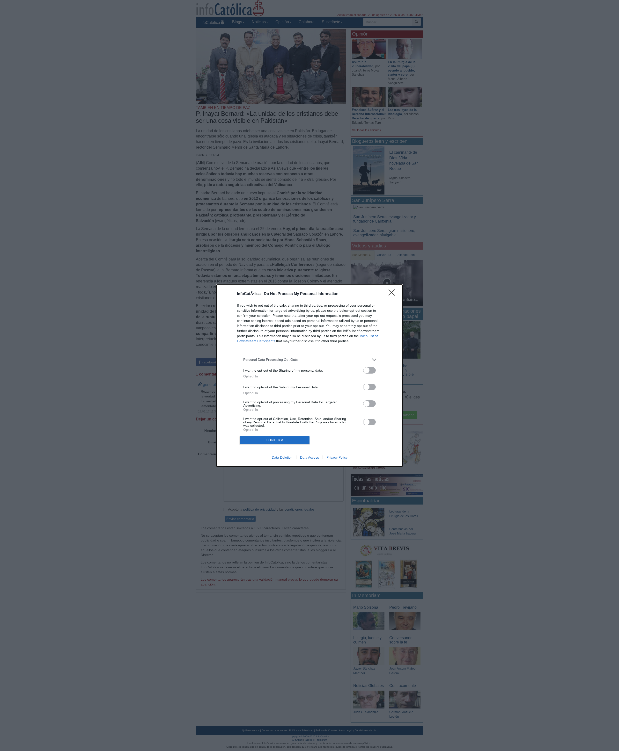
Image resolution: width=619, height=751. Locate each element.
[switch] (369, 370)
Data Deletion (282, 457)
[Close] (393, 294)
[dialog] (309, 376)
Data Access (309, 457)
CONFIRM (275, 440)
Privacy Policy (336, 457)
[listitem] (309, 359)
